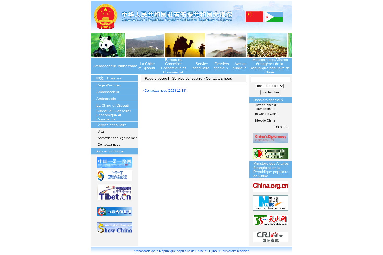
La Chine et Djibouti (146, 66)
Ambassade (127, 66)
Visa (101, 131)
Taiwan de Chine (267, 114)
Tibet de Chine (265, 120)
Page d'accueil (108, 85)
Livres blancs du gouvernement (266, 107)
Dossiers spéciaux (221, 66)
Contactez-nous (109, 144)
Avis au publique (240, 66)
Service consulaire (201, 66)
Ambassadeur (104, 66)
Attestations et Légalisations (117, 138)
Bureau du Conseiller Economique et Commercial (173, 66)
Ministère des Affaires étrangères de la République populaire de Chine (270, 66)
